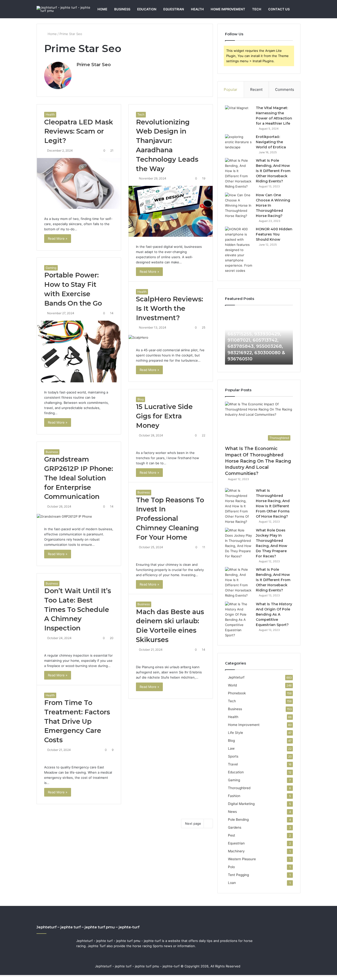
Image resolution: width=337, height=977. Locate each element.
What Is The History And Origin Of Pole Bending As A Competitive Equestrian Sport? (274, 614)
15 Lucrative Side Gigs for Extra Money (164, 416)
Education (146, 9)
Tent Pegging (238, 875)
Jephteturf (236, 677)
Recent (256, 89)
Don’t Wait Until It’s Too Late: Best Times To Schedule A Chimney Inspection (77, 609)
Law (231, 748)
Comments (284, 89)
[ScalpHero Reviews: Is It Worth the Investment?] (171, 337)
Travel (233, 764)
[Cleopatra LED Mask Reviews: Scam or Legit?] (79, 183)
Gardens (234, 827)
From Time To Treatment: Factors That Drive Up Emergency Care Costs (77, 721)
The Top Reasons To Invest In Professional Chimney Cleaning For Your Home (170, 518)
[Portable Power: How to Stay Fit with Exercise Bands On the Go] (79, 352)
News (232, 812)
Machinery (236, 851)
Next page (193, 823)
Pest (231, 835)
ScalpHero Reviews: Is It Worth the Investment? (169, 308)
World (232, 685)
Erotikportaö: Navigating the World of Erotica (271, 142)
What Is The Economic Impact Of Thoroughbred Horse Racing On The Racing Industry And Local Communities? (258, 461)
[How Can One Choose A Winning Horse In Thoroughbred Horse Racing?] (238, 205)
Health (197, 9)
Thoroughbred (239, 788)
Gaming (51, 268)
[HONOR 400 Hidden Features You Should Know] (238, 250)
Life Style (235, 733)
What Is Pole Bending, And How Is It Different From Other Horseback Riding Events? (273, 170)
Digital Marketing (241, 804)
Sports (233, 756)
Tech (256, 9)
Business (122, 9)
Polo (231, 867)
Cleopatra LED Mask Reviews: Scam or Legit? (78, 131)
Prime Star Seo (93, 64)
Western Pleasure (242, 859)
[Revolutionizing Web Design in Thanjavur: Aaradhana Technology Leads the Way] (171, 211)
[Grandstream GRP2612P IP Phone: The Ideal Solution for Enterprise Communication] (79, 516)
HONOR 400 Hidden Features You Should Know (274, 234)
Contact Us (279, 9)
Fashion (234, 796)
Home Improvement (228, 9)
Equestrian (173, 9)
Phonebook (237, 693)
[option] (259, 337)
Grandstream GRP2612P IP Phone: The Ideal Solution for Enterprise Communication (78, 478)
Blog (140, 399)
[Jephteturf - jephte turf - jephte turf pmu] (65, 9)
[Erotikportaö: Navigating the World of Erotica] (238, 143)
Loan (232, 883)
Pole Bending (238, 819)
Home (102, 9)
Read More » (57, 238)
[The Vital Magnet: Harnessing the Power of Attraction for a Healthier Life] (238, 114)
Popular (230, 89)
